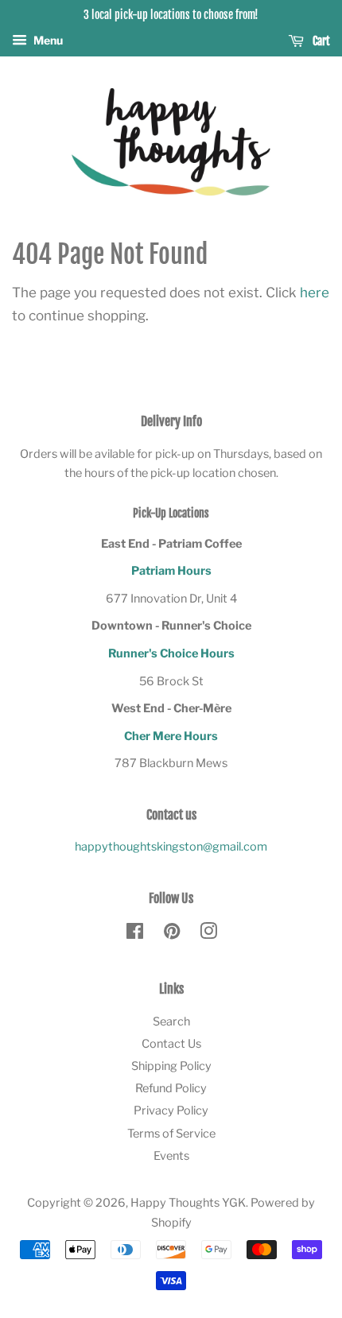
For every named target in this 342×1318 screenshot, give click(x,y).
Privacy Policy (171, 1110)
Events (171, 1156)
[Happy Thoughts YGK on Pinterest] (172, 934)
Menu (47, 40)
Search (171, 1021)
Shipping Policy (171, 1066)
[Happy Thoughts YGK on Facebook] (135, 934)
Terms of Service (171, 1133)
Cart (320, 41)
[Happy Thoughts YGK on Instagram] (208, 934)
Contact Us (171, 1044)
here (314, 292)
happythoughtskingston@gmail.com (171, 846)
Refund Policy (171, 1088)
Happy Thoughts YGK (188, 1203)
